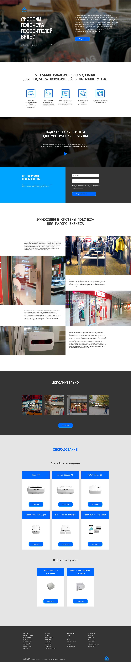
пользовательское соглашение (85, 185)
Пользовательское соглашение (31, 659)
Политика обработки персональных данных (53, 659)
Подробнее (82, 39)
